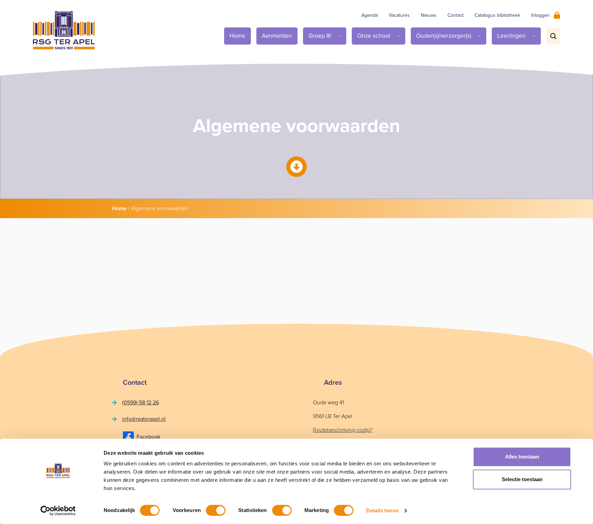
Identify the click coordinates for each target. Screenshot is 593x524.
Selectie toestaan (522, 479)
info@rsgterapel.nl (144, 419)
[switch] (215, 510)
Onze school (373, 35)
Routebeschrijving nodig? (342, 430)
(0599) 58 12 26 (140, 402)
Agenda (369, 15)
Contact (455, 15)
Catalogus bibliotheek (497, 15)
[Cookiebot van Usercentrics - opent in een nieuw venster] (58, 510)
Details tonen (382, 510)
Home (237, 35)
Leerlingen (511, 35)
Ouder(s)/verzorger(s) (443, 35)
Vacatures (399, 15)
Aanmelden (277, 35)
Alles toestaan (522, 457)
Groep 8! (320, 35)
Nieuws (429, 15)
